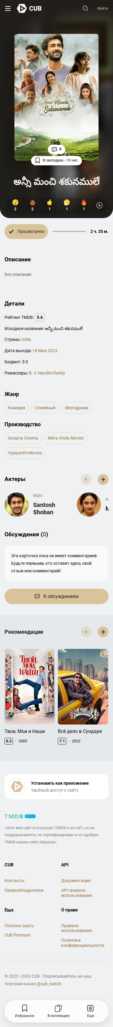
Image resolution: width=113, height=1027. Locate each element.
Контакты (14, 880)
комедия (16, 407)
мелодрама (76, 407)
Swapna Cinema (23, 438)
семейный (45, 407)
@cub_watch (49, 983)
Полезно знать (19, 925)
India (26, 339)
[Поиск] (85, 8)
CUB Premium (17, 935)
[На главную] (29, 8)
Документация (76, 880)
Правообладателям (24, 890)
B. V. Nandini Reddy (47, 373)
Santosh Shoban (44, 508)
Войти (103, 8)
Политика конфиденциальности (82, 943)
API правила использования (76, 893)
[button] (103, 479)
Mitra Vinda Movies (66, 438)
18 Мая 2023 (45, 350)
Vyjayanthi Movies (25, 452)
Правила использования (76, 928)
